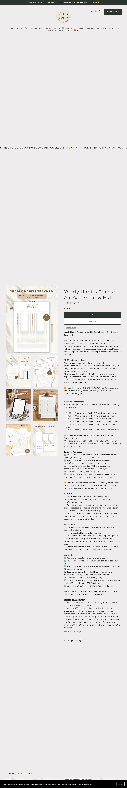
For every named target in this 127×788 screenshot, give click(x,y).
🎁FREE (77, 30)
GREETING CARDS (51, 28)
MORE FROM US (65, 30)
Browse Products (113, 12)
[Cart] (100, 11)
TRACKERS (115, 28)
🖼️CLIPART (66, 28)
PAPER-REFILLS (79, 28)
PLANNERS (105, 28)
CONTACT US (52, 30)
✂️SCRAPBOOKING (33, 28)
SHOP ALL (19, 28)
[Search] (92, 11)
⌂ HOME (10, 28)
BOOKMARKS (92, 28)
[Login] (96, 11)
